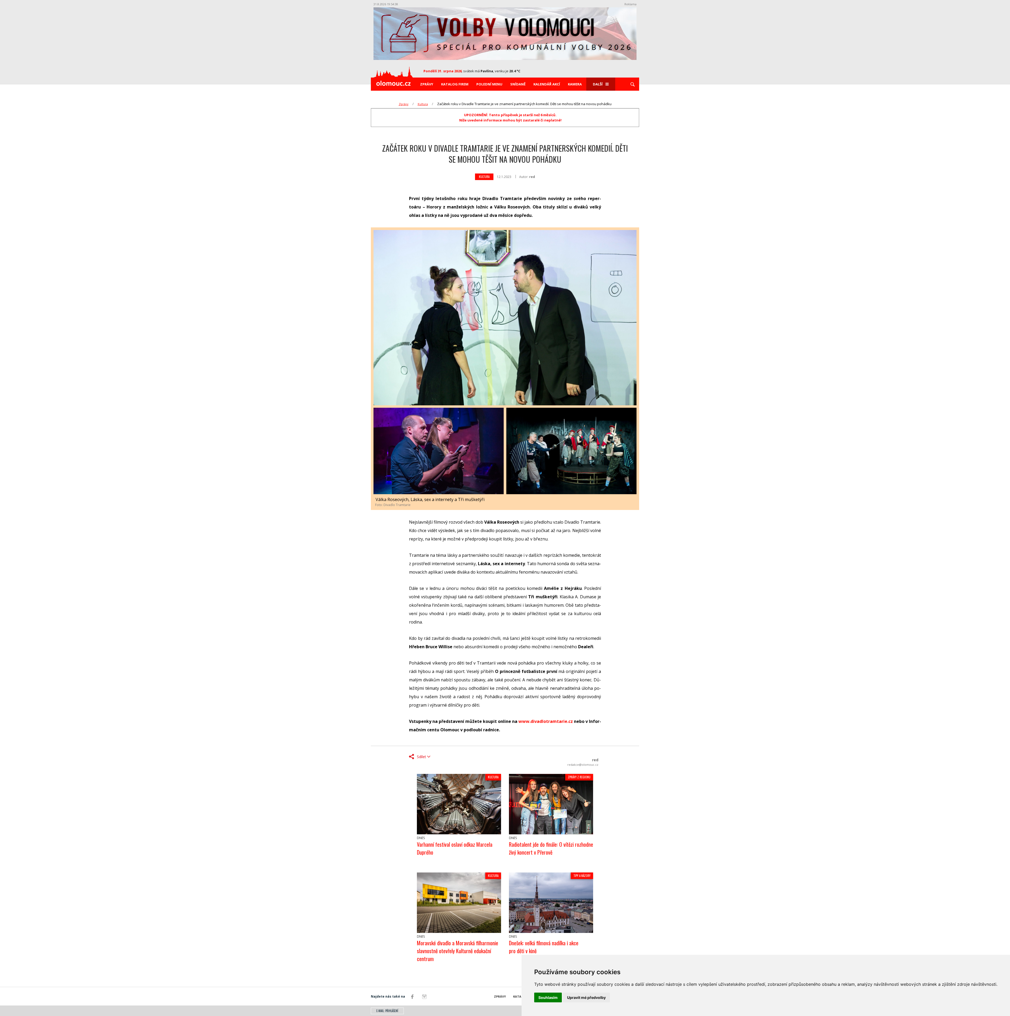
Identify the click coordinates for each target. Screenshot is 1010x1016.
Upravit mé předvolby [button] (586, 997)
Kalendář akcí (546, 84)
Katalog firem (454, 84)
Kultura (423, 104)
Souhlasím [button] (548, 997)
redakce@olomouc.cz (582, 765)
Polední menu (489, 84)
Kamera (575, 84)
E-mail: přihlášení (387, 1011)
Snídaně (518, 84)
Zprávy (426, 84)
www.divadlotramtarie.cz (545, 721)
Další (598, 84)
